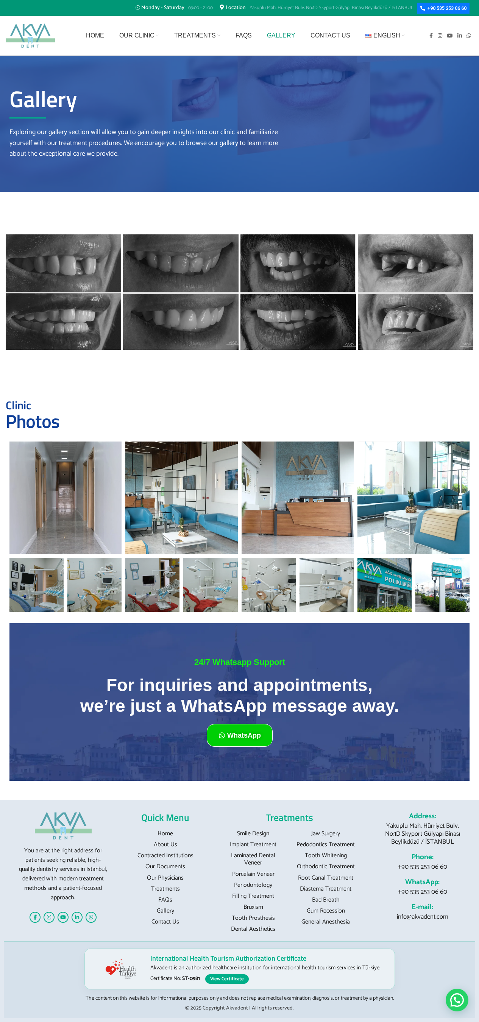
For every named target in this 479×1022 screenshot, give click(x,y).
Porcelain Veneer (253, 874)
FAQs (165, 900)
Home (165, 834)
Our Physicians (165, 878)
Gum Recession (326, 911)
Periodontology (253, 885)
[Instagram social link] (440, 36)
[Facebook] (35, 917)
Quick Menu (165, 817)
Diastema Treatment (325, 889)
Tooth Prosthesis (253, 918)
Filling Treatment (253, 896)
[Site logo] (30, 35)
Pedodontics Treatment (325, 844)
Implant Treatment (253, 844)
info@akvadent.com (422, 916)
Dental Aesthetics (253, 929)
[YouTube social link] (450, 36)
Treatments (165, 889)
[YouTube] (63, 917)
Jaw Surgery (325, 834)
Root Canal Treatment (325, 878)
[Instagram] (49, 917)
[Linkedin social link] (459, 36)
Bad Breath (326, 900)
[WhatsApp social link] (468, 36)
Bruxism (253, 907)
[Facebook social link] (430, 36)
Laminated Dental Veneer (253, 859)
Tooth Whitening (326, 855)
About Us (165, 844)
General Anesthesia (325, 922)
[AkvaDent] (63, 825)
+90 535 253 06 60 (422, 867)
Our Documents (165, 866)
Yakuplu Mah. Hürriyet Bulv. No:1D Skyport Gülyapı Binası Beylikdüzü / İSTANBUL (422, 834)
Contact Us (165, 922)
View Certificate (227, 979)
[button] (457, 1000)
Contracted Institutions (165, 855)
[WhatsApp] (91, 917)
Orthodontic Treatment (326, 866)
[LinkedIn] (77, 917)
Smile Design (253, 834)
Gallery (165, 911)
